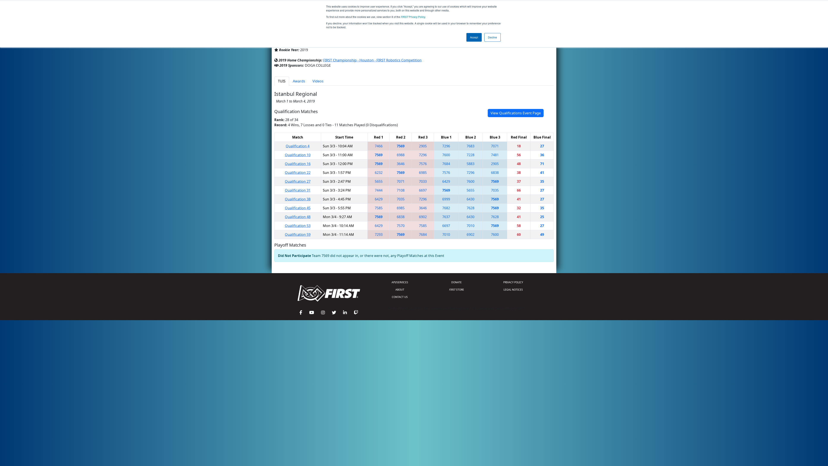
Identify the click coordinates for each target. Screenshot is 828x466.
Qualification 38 (297, 199)
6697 (423, 190)
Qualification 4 (297, 146)
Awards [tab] (299, 81)
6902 (423, 216)
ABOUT (399, 289)
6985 (423, 172)
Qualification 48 (297, 216)
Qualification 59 (297, 234)
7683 (470, 146)
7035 (495, 190)
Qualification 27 (297, 181)
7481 (495, 155)
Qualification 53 (297, 225)
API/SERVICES (400, 282)
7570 (401, 225)
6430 (470, 199)
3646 (401, 163)
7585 (379, 208)
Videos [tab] (317, 81)
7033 (423, 181)
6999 (446, 199)
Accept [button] (474, 37)
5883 (470, 163)
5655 (379, 181)
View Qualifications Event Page (516, 113)
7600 (446, 155)
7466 (379, 146)
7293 (379, 234)
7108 (401, 190)
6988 (401, 155)
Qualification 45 (297, 208)
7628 (470, 208)
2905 (423, 146)
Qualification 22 (297, 172)
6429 (446, 181)
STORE (456, 289)
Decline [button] (492, 37)
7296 (446, 146)
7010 (470, 225)
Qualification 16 (297, 163)
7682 (446, 208)
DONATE (456, 282)
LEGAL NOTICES (513, 289)
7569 (401, 146)
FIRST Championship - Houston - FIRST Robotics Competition (372, 60)
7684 (446, 163)
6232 (379, 172)
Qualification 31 (297, 190)
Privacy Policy (413, 17)
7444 (379, 190)
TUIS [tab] (281, 81)
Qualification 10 (297, 155)
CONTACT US (400, 297)
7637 (446, 216)
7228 (470, 155)
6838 (495, 172)
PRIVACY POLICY (513, 282)
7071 (495, 146)
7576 (423, 163)
